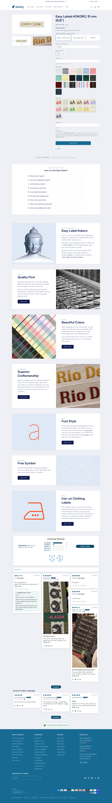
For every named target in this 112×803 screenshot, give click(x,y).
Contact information (62, 797)
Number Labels (61, 752)
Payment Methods (17, 749)
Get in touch (15, 760)
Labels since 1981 (40, 752)
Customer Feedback (40, 749)
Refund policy (38, 768)
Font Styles (38, 757)
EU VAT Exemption (17, 755)
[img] (18, 575)
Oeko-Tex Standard (17, 752)
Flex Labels (85, 435)
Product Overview (17, 741)
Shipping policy (52, 797)
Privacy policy (35, 797)
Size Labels (60, 749)
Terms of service (44, 797)
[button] (59, 7)
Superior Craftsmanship (41, 746)
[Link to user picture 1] (55, 608)
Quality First (38, 738)
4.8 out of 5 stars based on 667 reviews (64, 157)
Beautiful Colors (39, 741)
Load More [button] (56, 687)
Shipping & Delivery (17, 743)
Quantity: (61, 44)
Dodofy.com (19, 797)
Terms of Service (39, 766)
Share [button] (58, 148)
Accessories (60, 755)
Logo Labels (88, 430)
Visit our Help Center (18, 738)
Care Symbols (39, 760)
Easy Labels (60, 738)
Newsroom (15, 757)
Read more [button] (17, 586)
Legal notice (72, 797)
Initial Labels (60, 746)
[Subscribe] (39, 778)
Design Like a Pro (40, 743)
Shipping (66, 30)
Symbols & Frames (40, 763)
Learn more (23, 301)
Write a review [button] (85, 546)
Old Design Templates (41, 755)
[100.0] (52, 558)
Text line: (58, 58)
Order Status (15, 746)
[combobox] (78, 125)
